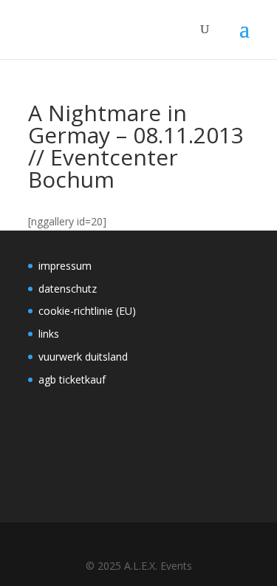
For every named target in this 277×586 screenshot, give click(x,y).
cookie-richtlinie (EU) (87, 311)
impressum (65, 266)
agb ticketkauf (72, 379)
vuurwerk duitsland (83, 357)
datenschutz (67, 289)
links (48, 334)
